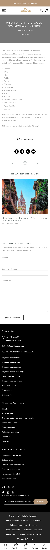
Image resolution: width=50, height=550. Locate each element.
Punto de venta (8, 413)
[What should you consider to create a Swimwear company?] (37, 163)
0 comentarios (27, 139)
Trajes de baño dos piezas (12, 367)
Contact (24, 520)
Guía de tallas (36, 520)
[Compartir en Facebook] (16, 151)
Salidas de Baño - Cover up (12, 376)
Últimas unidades (9, 427)
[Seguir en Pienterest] (13, 492)
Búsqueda (33, 525)
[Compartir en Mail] (33, 151)
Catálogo (5, 441)
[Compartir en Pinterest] (22, 151)
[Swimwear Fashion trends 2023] (12, 163)
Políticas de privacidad (11, 474)
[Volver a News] (25, 163)
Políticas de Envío (9, 478)
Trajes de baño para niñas (12, 381)
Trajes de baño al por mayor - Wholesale (18, 418)
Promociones (7, 390)
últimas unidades (8, 395)
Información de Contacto (12, 455)
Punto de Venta (12, 520)
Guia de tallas (7, 460)
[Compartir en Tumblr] (28, 151)
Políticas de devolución (11, 469)
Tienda (5, 409)
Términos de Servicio (25, 539)
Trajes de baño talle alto (11, 362)
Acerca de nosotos (9, 423)
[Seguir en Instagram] (8, 492)
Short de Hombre (9, 385)
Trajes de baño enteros (11, 357)
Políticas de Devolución (15, 534)
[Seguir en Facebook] (3, 492)
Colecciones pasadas (10, 432)
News (25, 34)
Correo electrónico (10, 269)
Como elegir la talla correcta (13, 464)
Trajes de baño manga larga (13, 371)
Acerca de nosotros (14, 530)
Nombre (6, 257)
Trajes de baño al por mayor (27, 516)
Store (11, 516)
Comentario (7, 280)
